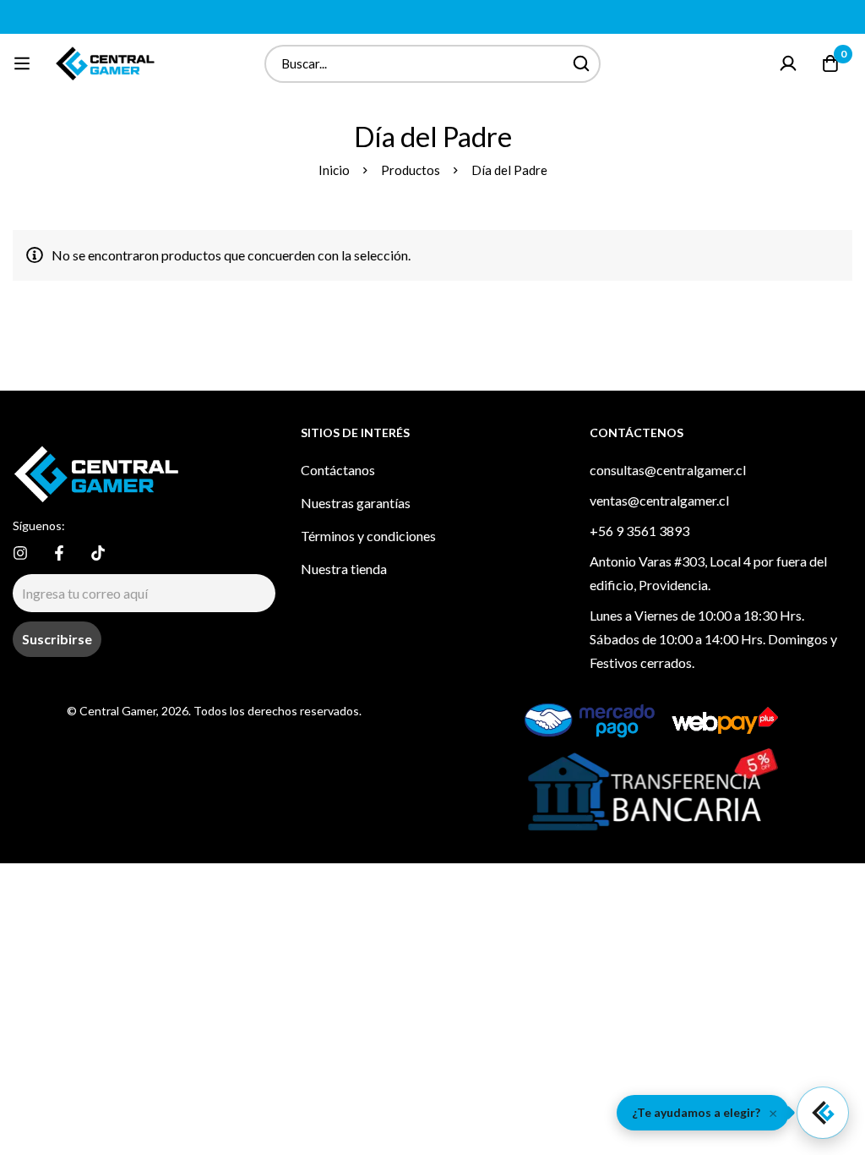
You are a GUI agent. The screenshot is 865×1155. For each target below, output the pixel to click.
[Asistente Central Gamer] (822, 1112)
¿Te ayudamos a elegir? (696, 1112)
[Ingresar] (788, 63)
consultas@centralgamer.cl (668, 470)
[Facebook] (59, 553)
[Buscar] (582, 64)
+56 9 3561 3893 (639, 531)
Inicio (334, 170)
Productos (410, 170)
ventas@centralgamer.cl (659, 500)
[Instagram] (20, 553)
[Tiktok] (98, 553)
